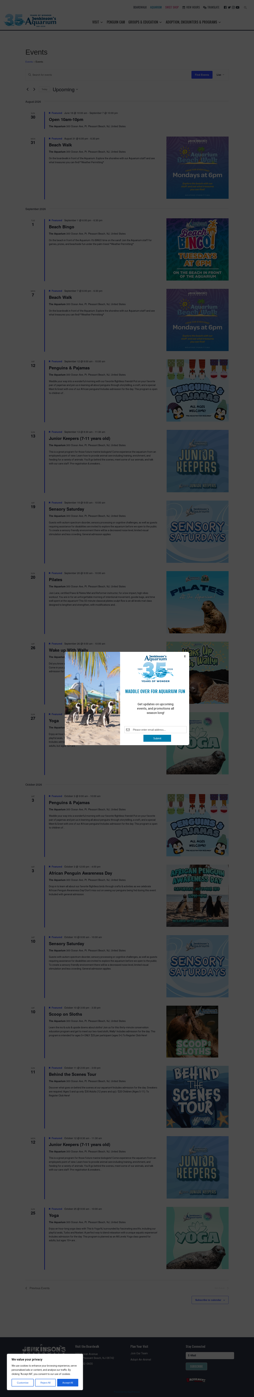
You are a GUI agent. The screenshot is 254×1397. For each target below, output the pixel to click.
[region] (45, 1372)
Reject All (45, 1382)
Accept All (67, 1382)
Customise (23, 1382)
